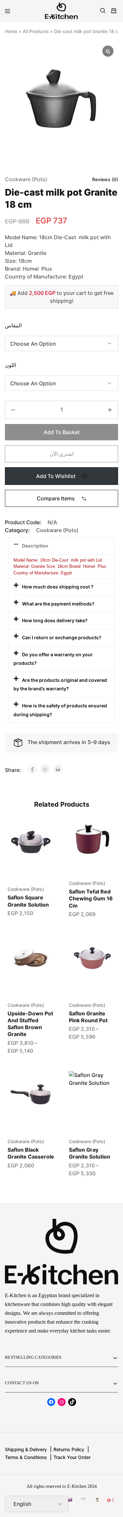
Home (11, 31)
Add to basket (62, 432)
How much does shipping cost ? (57, 586)
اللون (10, 365)
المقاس (13, 325)
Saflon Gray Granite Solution (89, 1153)
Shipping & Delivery (26, 1449)
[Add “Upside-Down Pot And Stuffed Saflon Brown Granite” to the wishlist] (42, 946)
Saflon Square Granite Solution (28, 901)
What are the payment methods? (58, 603)
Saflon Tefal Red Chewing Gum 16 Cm (91, 898)
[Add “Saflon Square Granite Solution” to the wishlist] (42, 830)
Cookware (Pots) (26, 179)
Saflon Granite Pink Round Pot (88, 1017)
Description (35, 545)
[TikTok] (72, 1402)
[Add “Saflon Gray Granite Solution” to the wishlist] (103, 1082)
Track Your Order (72, 1457)
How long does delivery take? (55, 620)
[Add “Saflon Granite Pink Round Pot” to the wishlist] (103, 946)
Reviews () (105, 179)
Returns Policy (68, 1449)
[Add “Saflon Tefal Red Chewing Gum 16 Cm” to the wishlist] (103, 830)
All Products (36, 31)
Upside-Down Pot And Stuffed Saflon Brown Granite (30, 1024)
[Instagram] (62, 1402)
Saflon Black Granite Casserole (31, 1153)
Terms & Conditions (26, 1457)
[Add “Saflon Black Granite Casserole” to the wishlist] (42, 1082)
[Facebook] (51, 1402)
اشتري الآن (61, 454)
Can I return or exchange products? (61, 637)
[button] (61, 498)
